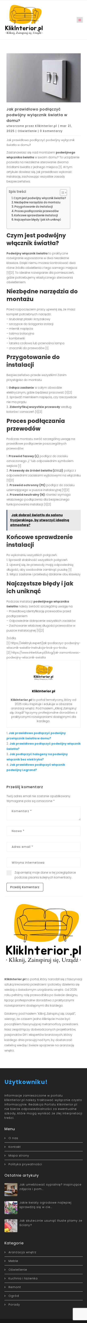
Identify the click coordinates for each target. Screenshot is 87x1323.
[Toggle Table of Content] (61, 192)
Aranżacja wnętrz (22, 1252)
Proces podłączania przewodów (37, 211)
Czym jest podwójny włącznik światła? (40, 198)
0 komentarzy (51, 131)
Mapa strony (18, 1156)
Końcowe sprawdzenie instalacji (36, 215)
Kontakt (14, 1147)
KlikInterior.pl (46, 126)
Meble (13, 1261)
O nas (13, 1138)
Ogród (13, 1296)
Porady (14, 1305)
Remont (14, 1287)
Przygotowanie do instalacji (33, 207)
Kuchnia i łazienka (23, 1278)
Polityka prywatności (25, 1164)
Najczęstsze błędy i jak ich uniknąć (37, 220)
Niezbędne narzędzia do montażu (37, 202)
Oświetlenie (27, 131)
